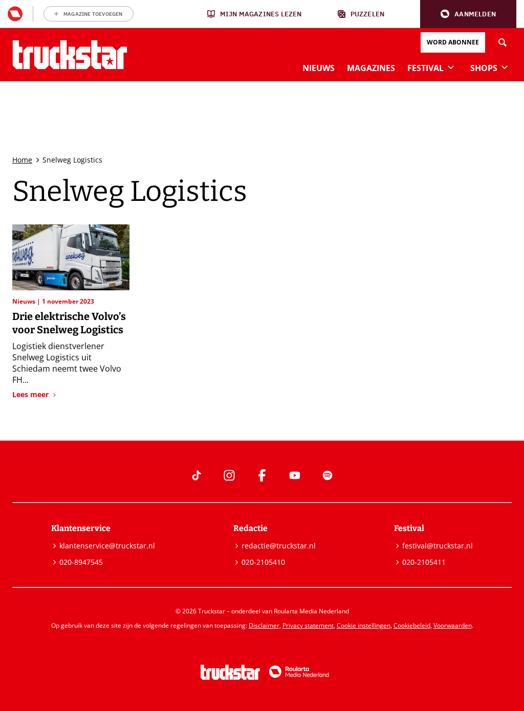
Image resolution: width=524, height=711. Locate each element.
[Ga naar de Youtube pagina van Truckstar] (295, 475)
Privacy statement (308, 625)
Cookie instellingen (363, 625)
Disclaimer (264, 625)
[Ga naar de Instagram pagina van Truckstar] (229, 475)
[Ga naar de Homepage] (69, 55)
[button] (468, 14)
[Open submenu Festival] (451, 67)
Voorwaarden (452, 625)
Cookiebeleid (412, 625)
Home (22, 160)
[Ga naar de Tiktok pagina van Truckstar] (196, 475)
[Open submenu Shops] (504, 67)
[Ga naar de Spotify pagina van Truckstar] (327, 475)
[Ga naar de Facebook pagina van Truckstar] (262, 475)
